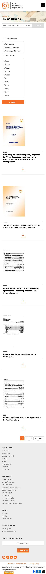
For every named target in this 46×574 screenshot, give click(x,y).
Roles (4, 461)
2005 (8, 75)
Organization (6, 467)
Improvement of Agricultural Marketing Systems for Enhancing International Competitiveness (21, 290)
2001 (7, 61)
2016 (7, 89)
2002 (8, 64)
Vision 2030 (6, 453)
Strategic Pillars (7, 479)
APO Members (7, 464)
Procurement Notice (9, 531)
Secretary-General (8, 456)
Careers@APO (6, 529)
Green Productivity (12, 47)
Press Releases (7, 519)
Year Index (9, 55)
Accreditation (6, 495)
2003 (8, 68)
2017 (7, 92)
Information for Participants (11, 487)
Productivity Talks (8, 498)
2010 (7, 82)
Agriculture (10, 44)
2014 (7, 85)
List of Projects (7, 485)
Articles (4, 516)
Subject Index (11, 39)
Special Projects (7, 493)
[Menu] (43, 5)
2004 (8, 71)
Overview (5, 451)
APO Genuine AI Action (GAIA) (12, 503)
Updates (4, 513)
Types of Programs (8, 482)
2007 (8, 78)
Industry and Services (13, 51)
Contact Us (5, 469)
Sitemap (10, 564)
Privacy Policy (34, 564)
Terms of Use (21, 564)
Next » (41, 438)
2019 (7, 96)
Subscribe (23, 550)
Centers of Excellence (9, 490)
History (4, 459)
